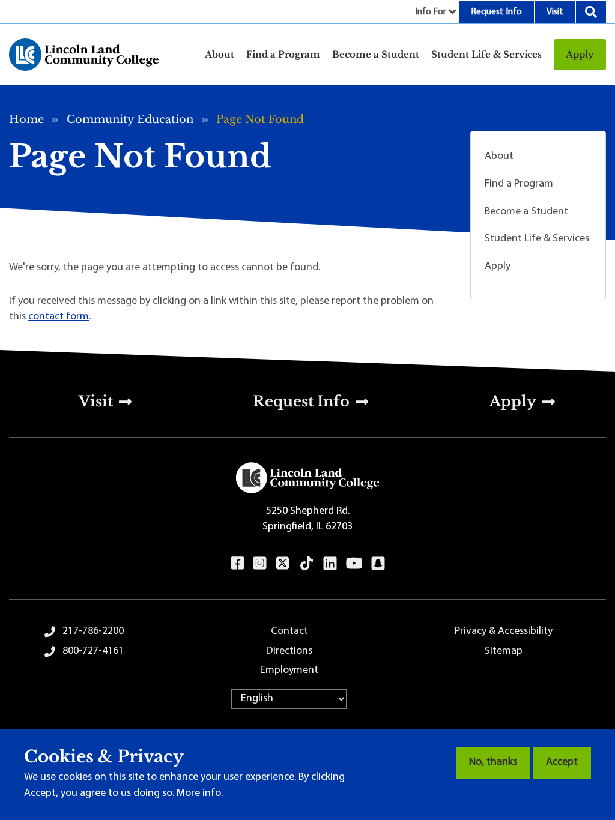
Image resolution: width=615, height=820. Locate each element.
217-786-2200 (93, 631)
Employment (289, 670)
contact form (58, 317)
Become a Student (526, 212)
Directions (289, 651)
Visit (555, 12)
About (499, 156)
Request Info (496, 12)
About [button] (219, 54)
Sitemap (504, 651)
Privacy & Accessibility (504, 631)
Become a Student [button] (375, 54)
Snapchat (378, 563)
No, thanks (493, 762)
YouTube (354, 563)
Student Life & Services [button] (486, 54)
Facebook (237, 563)
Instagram (259, 563)
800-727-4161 (93, 651)
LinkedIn (330, 563)
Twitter (283, 563)
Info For (430, 12)
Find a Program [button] (283, 54)
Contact (289, 631)
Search (591, 12)
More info (199, 793)
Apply (580, 54)
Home (26, 119)
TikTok (307, 563)
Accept (562, 762)
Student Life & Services (537, 239)
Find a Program (519, 184)
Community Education (130, 119)
